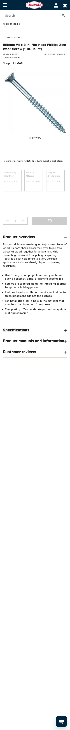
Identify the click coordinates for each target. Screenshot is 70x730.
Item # (10, 57)
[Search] (63, 15)
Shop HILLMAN (13, 63)
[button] (56, 5)
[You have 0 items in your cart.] (65, 5)
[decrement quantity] (7, 220)
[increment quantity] (23, 220)
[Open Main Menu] (5, 5)
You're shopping (11, 23)
